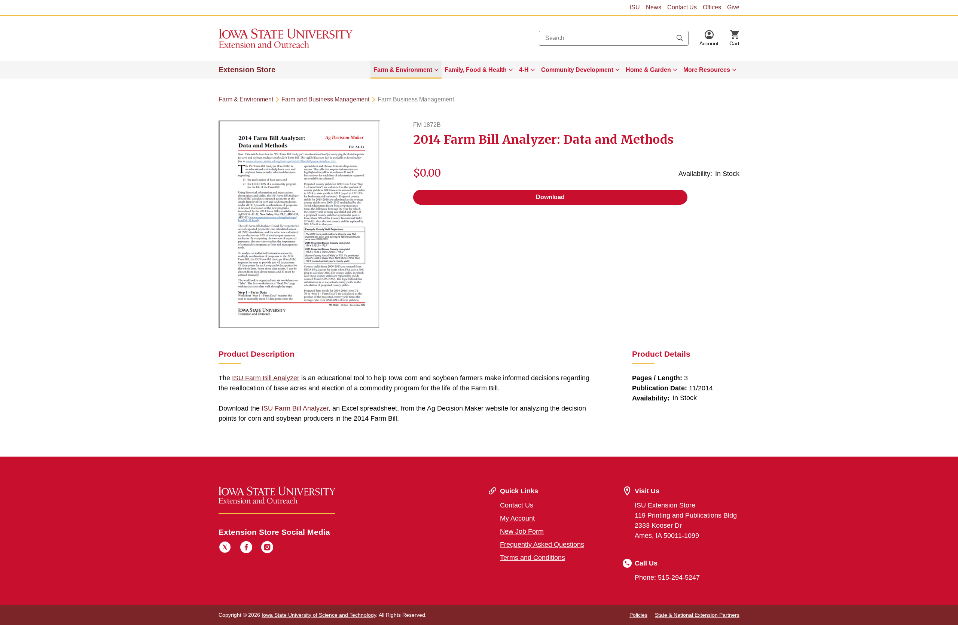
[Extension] (286, 38)
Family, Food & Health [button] (476, 70)
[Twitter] (225, 548)
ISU (635, 7)
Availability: (695, 173)
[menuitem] (406, 70)
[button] (709, 38)
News (653, 7)
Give (733, 7)
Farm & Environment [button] (402, 70)
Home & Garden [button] (648, 70)
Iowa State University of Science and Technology (319, 615)
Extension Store (247, 69)
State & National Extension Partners (697, 615)
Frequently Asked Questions (542, 544)
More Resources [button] (706, 70)
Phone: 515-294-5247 (667, 577)
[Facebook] (246, 548)
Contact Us (682, 7)
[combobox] (614, 38)
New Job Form (522, 531)
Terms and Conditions (532, 557)
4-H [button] (524, 70)
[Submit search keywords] (680, 38)
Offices (712, 7)
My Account (517, 518)
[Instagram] (267, 548)
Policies (638, 615)
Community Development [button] (577, 70)
